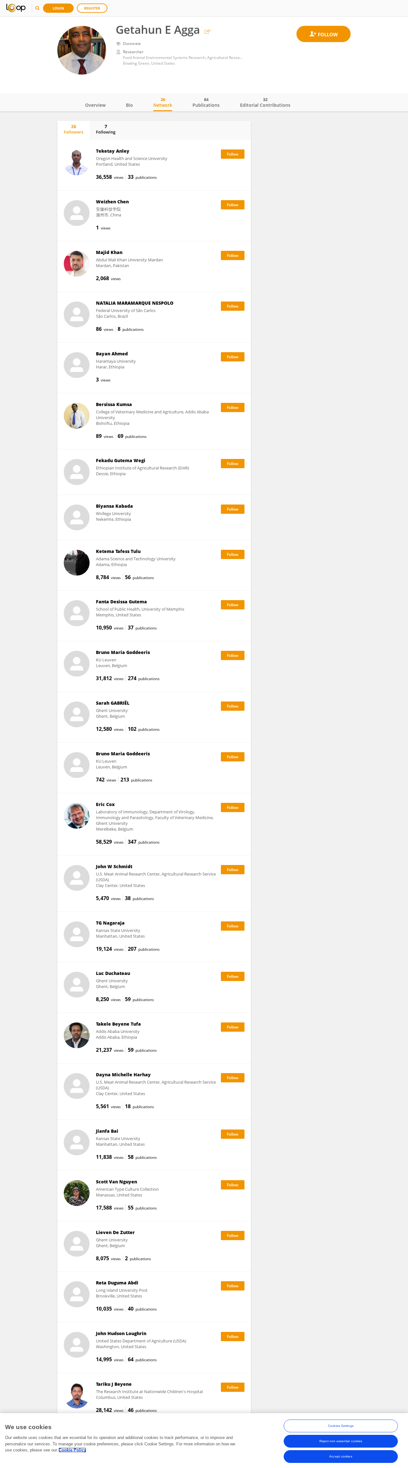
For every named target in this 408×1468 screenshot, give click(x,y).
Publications (206, 102)
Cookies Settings (340, 1426)
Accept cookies (340, 1456)
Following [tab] (105, 129)
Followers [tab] (73, 129)
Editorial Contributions (265, 102)
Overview (95, 105)
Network (162, 102)
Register (92, 8)
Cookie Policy (72, 1450)
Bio (129, 105)
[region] (204, 1440)
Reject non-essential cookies (340, 1441)
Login (58, 8)
